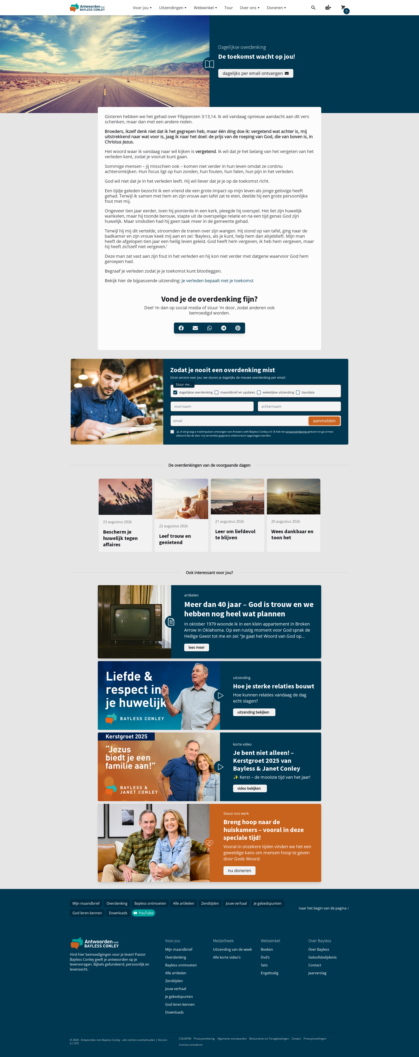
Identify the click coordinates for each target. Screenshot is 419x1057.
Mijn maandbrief (86, 903)
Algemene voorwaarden (232, 1038)
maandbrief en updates (237, 392)
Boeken (267, 949)
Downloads (118, 913)
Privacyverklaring (204, 1038)
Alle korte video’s (227, 957)
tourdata (308, 392)
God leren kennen (87, 913)
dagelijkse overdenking (196, 392)
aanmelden (324, 421)
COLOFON (185, 1038)
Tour (228, 7)
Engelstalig (269, 973)
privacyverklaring (296, 431)
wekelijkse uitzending (278, 392)
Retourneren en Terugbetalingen (269, 1038)
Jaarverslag (317, 973)
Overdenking (116, 903)
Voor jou (141, 7)
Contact (314, 965)
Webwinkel (204, 7)
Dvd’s (265, 957)
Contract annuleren (191, 1045)
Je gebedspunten (268, 903)
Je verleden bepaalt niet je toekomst (218, 281)
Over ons (248, 7)
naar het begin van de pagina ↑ (324, 908)
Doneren (275, 7)
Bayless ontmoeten (150, 903)
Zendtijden (210, 903)
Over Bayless (318, 949)
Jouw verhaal (236, 903)
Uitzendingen (171, 7)
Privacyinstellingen (315, 1038)
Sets (264, 965)
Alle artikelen (183, 903)
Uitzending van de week (232, 949)
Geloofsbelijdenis (322, 957)
